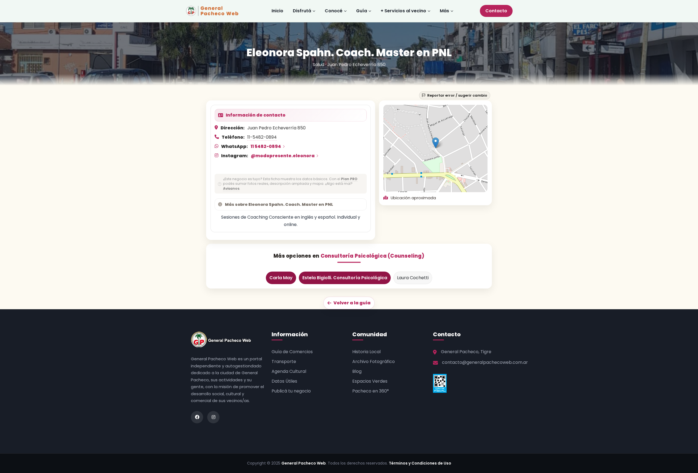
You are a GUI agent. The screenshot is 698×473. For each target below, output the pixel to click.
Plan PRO (349, 179)
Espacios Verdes (369, 381)
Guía (361, 11)
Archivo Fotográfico (373, 361)
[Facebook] (197, 417)
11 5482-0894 (266, 146)
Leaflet (451, 189)
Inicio (277, 11)
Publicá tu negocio (291, 391)
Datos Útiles (284, 381)
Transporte (284, 361)
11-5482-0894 (262, 137)
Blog (357, 371)
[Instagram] (213, 417)
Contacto (496, 11)
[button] (435, 142)
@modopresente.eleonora (283, 156)
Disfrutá (302, 11)
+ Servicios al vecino (403, 11)
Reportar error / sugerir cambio (457, 95)
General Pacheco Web (303, 463)
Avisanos (231, 188)
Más (444, 11)
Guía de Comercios (292, 352)
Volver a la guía (352, 303)
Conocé (333, 11)
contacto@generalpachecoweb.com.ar (485, 362)
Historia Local (366, 352)
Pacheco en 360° (370, 391)
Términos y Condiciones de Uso (420, 463)
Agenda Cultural (289, 371)
